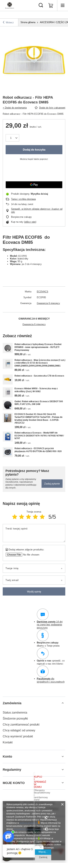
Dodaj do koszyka (34, 149)
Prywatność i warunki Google (28, 829)
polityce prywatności (30, 823)
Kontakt (8, 742)
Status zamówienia (15, 712)
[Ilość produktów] (12, 137)
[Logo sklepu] (10, 5)
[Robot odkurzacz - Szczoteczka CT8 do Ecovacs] (8, 380)
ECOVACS (42, 291)
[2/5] (21, 516)
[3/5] (28, 516)
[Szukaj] (40, 5)
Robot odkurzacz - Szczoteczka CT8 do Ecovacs (39, 376)
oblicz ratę (30, 221)
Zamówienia (12, 703)
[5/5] (42, 516)
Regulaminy (12, 769)
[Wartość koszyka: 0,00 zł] (50, 5)
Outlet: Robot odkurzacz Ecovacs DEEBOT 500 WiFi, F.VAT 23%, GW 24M (39, 403)
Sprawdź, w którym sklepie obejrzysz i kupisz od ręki (36, 210)
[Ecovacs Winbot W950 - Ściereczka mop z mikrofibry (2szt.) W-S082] (8, 392)
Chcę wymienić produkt (18, 736)
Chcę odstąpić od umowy (19, 730)
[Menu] (62, 5)
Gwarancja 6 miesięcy (48, 303)
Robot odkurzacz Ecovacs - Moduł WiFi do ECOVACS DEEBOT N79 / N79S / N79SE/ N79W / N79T (39, 436)
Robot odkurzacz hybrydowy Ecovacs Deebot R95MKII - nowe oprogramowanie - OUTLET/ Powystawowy (38, 347)
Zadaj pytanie (52, 483)
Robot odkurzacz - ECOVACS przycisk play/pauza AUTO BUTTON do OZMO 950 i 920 (38, 450)
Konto (7, 756)
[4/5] (35, 516)
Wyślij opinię (34, 591)
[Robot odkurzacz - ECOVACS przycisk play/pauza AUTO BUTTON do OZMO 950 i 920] (8, 452)
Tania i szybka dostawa (23, 199)
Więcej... (43, 851)
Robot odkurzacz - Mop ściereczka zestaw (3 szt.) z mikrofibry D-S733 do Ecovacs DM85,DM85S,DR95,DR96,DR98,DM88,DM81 (40, 363)
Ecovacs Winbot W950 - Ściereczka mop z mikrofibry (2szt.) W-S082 (36, 390)
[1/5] (14, 516)
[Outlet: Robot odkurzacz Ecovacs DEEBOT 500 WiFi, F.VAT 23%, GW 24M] (8, 405)
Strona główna (27, 22)
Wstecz (10, 22)
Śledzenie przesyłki (15, 718)
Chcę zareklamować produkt (21, 724)
